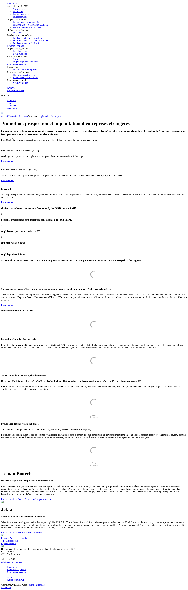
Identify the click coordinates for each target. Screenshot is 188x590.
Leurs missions (20, 54)
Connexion (6, 587)
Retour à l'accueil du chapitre (14, 538)
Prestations (18, 32)
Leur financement (21, 51)
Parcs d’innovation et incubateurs (28, 27)
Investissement (19, 17)
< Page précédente (9, 541)
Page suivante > (8, 543)
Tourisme (11, 105)
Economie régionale (16, 46)
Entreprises (12, 3)
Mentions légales (37, 585)
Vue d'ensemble (20, 9)
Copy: (94, 415)
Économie (11, 100)
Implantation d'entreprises (25, 69)
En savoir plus (7, 161)
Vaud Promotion (20, 83)
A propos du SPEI (15, 90)
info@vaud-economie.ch (12, 562)
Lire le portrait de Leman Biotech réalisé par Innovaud (26, 499)
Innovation (18, 11)
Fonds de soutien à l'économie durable (30, 40)
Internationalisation (22, 14)
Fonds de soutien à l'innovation (27, 38)
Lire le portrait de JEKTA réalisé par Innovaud (22, 532)
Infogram (94, 417)
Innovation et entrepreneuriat (26, 22)
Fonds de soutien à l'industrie (26, 43)
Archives (11, 88)
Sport (9, 103)
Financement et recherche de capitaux (30, 24)
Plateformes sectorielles (24, 75)
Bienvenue (12, 108)
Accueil (4, 116)
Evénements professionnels (25, 77)
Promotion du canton (16, 64)
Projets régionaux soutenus (25, 61)
